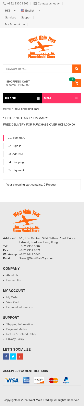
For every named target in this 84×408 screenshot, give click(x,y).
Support (26, 17)
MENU (48, 98)
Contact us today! (49, 3)
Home (7, 108)
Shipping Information (19, 324)
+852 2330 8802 (17, 3)
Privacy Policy (15, 338)
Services (10, 17)
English (30, 10)
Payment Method (17, 329)
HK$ (8, 10)
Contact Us (13, 280)
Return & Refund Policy (21, 334)
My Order (12, 297)
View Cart (12, 302)
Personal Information (19, 307)
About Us (12, 275)
